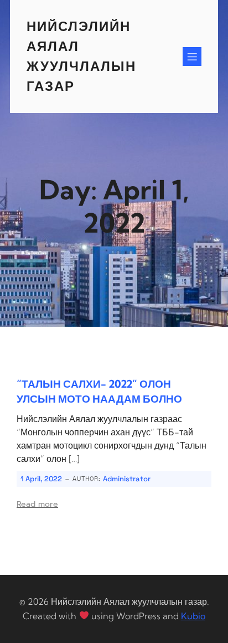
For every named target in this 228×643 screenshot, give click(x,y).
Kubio (193, 615)
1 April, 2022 (41, 478)
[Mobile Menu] (192, 56)
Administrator (127, 478)
